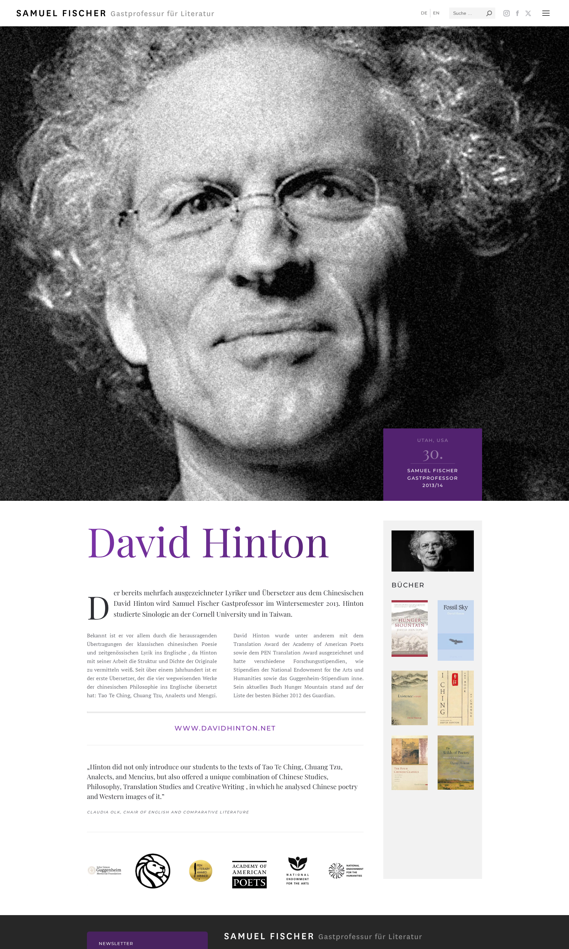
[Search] (489, 13)
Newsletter (116, 943)
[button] (546, 13)
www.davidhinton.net (225, 728)
